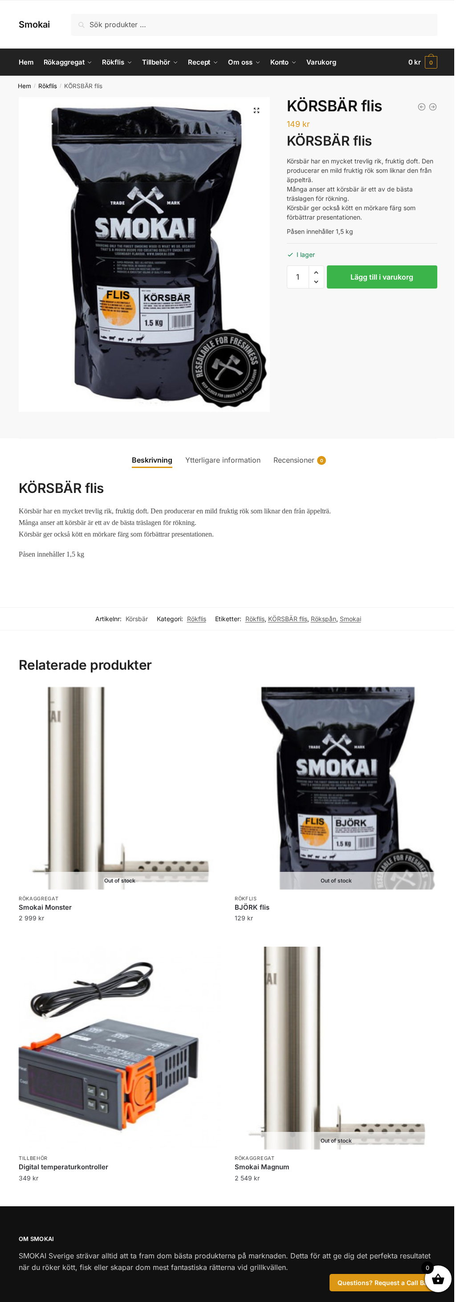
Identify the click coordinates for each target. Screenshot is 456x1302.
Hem (24, 86)
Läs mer (120, 936)
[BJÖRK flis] (432, 106)
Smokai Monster (45, 907)
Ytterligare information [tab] (223, 460)
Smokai (34, 24)
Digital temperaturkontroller (63, 1167)
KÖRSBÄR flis (287, 619)
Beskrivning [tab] (152, 460)
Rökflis (47, 86)
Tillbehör (33, 1158)
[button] (256, 110)
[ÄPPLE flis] (421, 106)
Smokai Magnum (262, 1167)
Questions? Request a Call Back (386, 1282)
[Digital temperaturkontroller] (120, 1048)
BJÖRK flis (252, 907)
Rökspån (323, 619)
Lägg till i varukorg (381, 277)
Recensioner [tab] (293, 460)
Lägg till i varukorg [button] (120, 1196)
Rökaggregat (39, 898)
